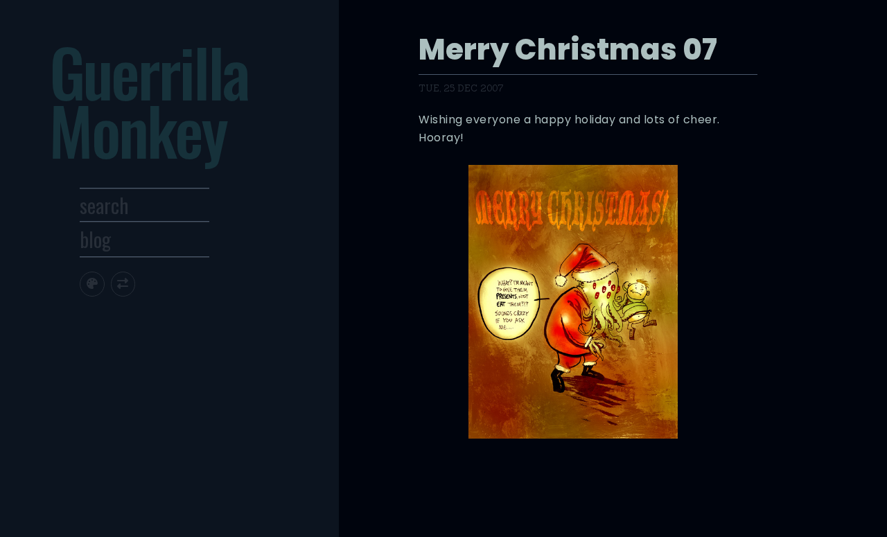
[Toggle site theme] (92, 284)
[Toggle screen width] (123, 284)
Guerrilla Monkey (148, 100)
